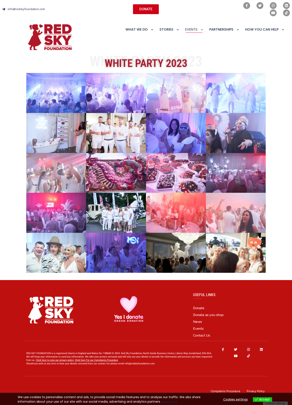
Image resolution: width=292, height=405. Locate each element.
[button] (146, 9)
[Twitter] (260, 5)
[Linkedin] (286, 5)
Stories (166, 29)
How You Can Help (262, 29)
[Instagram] (273, 5)
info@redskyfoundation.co (139, 363)
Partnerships (221, 29)
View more (169, 401)
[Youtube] (273, 12)
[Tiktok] (286, 12)
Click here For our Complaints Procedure (96, 360)
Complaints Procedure (225, 391)
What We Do (136, 29)
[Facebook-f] (246, 5)
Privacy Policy (256, 391)
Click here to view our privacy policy (55, 360)
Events (191, 29)
